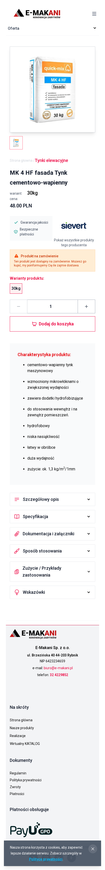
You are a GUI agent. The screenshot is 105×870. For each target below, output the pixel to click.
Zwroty (15, 787)
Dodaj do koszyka (56, 323)
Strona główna (21, 720)
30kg (16, 288)
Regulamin (18, 773)
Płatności (17, 794)
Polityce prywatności (46, 859)
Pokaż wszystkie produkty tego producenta (74, 242)
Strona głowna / (22, 160)
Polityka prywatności (26, 780)
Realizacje (18, 736)
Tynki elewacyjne (51, 160)
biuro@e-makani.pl (58, 668)
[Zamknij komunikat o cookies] (92, 848)
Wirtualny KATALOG (25, 744)
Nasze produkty (22, 728)
